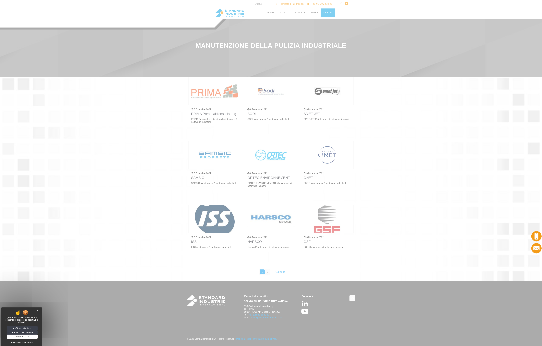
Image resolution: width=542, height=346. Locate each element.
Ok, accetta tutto (23, 328)
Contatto (536, 248)
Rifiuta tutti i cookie (23, 332)
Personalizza (22, 336)
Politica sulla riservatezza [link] (21, 342)
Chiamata (536, 236)
